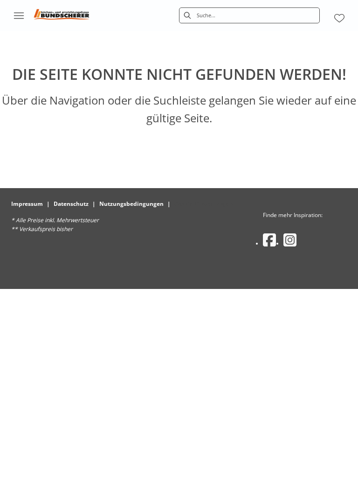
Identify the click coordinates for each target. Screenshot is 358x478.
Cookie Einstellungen (203, 204)
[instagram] (289, 240)
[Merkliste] (339, 18)
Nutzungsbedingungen (131, 204)
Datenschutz (71, 204)
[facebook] (269, 240)
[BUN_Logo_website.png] (62, 15)
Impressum (27, 204)
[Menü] (18, 15)
